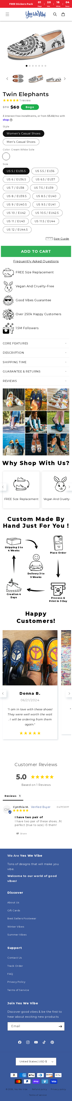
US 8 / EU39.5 (17, 196)
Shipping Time (15, 362)
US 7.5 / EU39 (44, 187)
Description (13, 352)
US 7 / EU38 (15, 187)
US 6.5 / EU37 (45, 179)
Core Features (15, 343)
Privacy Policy (16, 981)
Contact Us (14, 957)
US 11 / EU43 (16, 221)
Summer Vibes (16, 934)
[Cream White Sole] (6, 156)
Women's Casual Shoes (23, 133)
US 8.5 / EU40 (46, 196)
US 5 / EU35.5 (16, 171)
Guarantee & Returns (21, 371)
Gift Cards (13, 910)
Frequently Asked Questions (36, 261)
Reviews (10, 381)
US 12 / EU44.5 (17, 229)
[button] (7, 14)
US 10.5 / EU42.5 (47, 213)
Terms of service (38, 1095)
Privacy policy (58, 1089)
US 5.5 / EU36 (44, 171)
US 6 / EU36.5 (16, 179)
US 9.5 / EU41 (46, 204)
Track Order (15, 965)
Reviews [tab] (10, 795)
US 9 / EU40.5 (17, 204)
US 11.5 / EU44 (45, 221)
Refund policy (39, 1089)
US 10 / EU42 (16, 213)
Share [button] (23, 833)
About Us (13, 902)
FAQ (10, 973)
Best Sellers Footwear (21, 918)
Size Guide (61, 238)
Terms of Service (18, 990)
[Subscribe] (60, 1026)
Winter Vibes (15, 926)
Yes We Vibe (21, 1089)
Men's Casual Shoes (21, 142)
